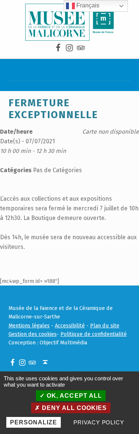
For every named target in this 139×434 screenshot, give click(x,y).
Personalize (33, 422)
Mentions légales (29, 325)
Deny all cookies (73, 408)
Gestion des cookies (33, 334)
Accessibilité (70, 325)
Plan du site (104, 325)
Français (87, 5)
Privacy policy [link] (98, 422)
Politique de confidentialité (93, 334)
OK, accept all (73, 396)
